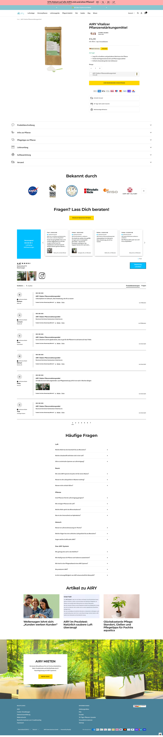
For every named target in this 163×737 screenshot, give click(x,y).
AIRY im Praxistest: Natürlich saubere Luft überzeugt (78, 624)
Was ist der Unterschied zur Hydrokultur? (68, 515)
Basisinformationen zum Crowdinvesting (29, 720)
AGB (18, 709)
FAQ (76, 13)
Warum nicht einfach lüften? (64, 485)
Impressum (20, 723)
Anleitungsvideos (84, 709)
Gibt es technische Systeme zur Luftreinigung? (69, 461)
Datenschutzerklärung (23, 714)
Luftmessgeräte (55, 13)
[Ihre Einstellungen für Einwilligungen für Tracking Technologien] (160, 734)
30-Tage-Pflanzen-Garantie (87, 717)
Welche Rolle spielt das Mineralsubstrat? (68, 509)
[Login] (141, 13)
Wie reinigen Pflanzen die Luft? (65, 503)
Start (18, 19)
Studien (82, 13)
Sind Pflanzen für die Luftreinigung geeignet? (69, 498)
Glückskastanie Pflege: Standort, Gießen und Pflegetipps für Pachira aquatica (118, 626)
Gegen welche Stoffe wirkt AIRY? (65, 539)
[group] (26, 263)
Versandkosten (103, 41)
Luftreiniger (31, 13)
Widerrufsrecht (21, 717)
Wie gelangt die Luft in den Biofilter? (66, 552)
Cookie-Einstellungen (23, 712)
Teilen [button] (63, 302)
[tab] (133, 286)
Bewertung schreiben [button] (138, 266)
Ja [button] (55, 302)
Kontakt (81, 714)
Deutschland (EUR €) (23, 729)
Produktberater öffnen (81, 218)
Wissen (95, 13)
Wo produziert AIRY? (61, 569)
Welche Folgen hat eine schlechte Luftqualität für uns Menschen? (75, 533)
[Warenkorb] (145, 13)
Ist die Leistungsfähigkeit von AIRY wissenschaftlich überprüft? (75, 575)
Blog (89, 13)
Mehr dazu (45, 676)
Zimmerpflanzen (42, 13)
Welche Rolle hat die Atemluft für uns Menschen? (70, 450)
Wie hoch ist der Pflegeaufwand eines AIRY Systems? (71, 563)
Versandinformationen (85, 720)
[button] (89, 34)
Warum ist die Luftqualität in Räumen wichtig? (69, 479)
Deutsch (130, 13)
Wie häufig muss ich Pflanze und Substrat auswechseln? (72, 557)
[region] (94, 243)
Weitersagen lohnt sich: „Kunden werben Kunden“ (40, 623)
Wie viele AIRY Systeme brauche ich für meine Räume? (72, 474)
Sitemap (81, 723)
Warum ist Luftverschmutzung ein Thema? (68, 528)
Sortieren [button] (20, 285)
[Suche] (138, 13)
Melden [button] (59, 302)
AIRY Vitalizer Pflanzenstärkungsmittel (104, 73)
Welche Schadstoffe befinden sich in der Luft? (69, 455)
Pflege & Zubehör (67, 13)
